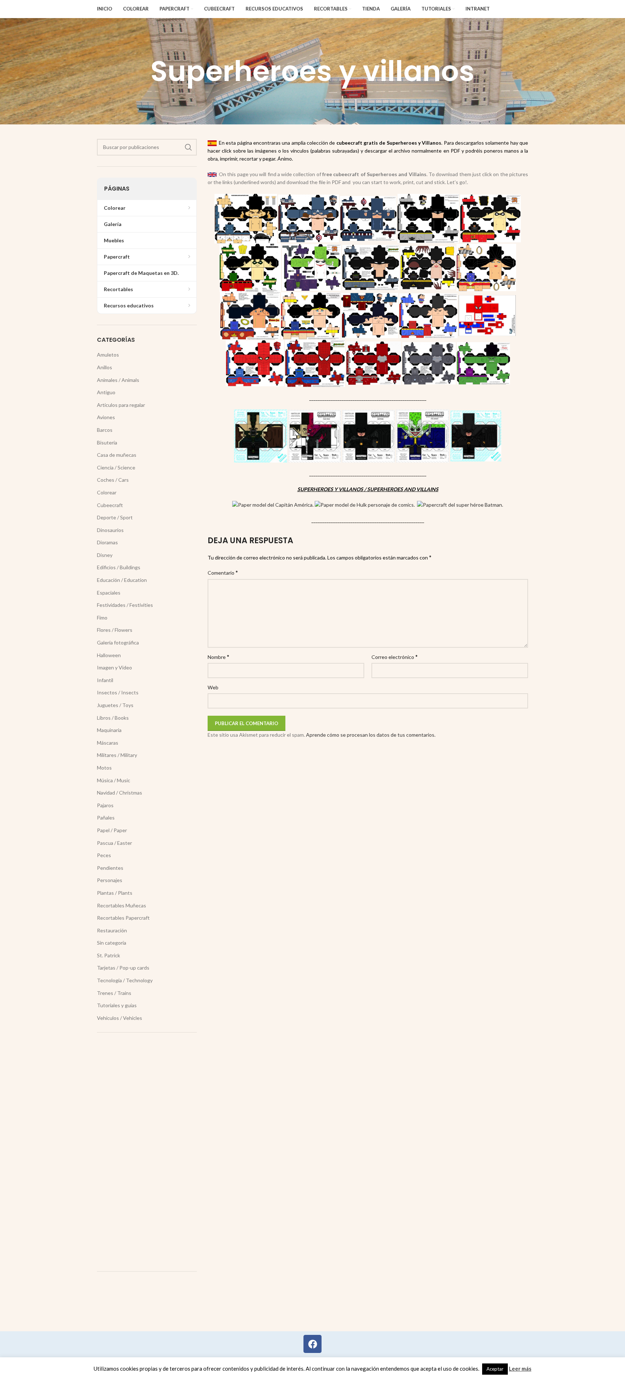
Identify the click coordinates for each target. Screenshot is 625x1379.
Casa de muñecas (116, 455)
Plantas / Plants (114, 893)
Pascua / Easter (114, 843)
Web (213, 687)
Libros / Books (113, 718)
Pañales (106, 817)
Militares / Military (117, 755)
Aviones (106, 417)
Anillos (104, 367)
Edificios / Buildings (118, 567)
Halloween (109, 655)
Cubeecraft (110, 505)
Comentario (223, 572)
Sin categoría (111, 943)
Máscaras (107, 743)
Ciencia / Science (116, 467)
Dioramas (107, 542)
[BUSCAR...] (188, 147)
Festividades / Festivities (125, 605)
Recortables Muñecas (121, 905)
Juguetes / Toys (115, 705)
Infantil (105, 680)
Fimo (102, 617)
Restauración (112, 930)
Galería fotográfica (118, 642)
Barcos (104, 430)
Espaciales (108, 593)
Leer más (520, 1368)
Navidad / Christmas (119, 792)
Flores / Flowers (114, 630)
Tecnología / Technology (125, 980)
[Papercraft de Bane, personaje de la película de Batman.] (260, 435)
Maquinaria (109, 730)
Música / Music (113, 780)
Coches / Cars (113, 480)
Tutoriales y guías (117, 1005)
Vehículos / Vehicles (119, 1018)
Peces (104, 855)
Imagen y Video (114, 667)
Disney (104, 555)
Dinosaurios (110, 530)
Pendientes (110, 868)
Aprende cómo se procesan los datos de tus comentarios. (370, 735)
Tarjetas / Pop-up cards (123, 968)
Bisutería (107, 442)
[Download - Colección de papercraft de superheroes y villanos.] (273, 504)
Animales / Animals (118, 380)
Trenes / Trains (114, 993)
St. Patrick (108, 955)
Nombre (218, 656)
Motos (104, 768)
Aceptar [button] (494, 1369)
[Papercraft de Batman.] (368, 435)
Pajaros (105, 805)
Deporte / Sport (115, 517)
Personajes (109, 880)
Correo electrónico (394, 656)
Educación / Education (122, 580)
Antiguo (106, 392)
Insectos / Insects (118, 692)
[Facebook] (312, 1344)
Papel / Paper (112, 830)
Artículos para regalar (121, 405)
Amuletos (108, 355)
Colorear (106, 492)
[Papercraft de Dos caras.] (314, 435)
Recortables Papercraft (123, 918)
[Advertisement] (147, 1151)
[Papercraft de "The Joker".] (422, 435)
